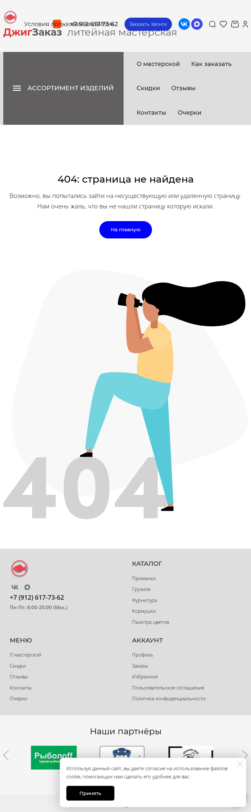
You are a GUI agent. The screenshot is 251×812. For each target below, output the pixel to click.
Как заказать (211, 64)
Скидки (148, 88)
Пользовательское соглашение (168, 687)
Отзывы (183, 88)
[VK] (184, 24)
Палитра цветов (150, 622)
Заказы (140, 665)
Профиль (142, 654)
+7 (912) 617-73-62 (37, 597)
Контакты (151, 112)
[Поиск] (212, 24)
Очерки (189, 112)
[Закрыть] (240, 764)
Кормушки (144, 611)
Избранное (145, 676)
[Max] (197, 24)
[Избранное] (223, 24)
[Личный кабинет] (245, 24)
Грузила (141, 589)
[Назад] (6, 755)
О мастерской (158, 64)
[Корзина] (235, 24)
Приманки (144, 578)
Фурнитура (144, 600)
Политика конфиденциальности (169, 698)
